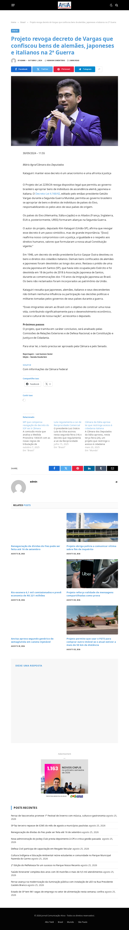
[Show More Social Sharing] (99, 69)
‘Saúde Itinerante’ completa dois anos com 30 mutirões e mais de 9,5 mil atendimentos (57, 871)
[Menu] (13, 5)
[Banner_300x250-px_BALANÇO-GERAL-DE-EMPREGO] (64, 779)
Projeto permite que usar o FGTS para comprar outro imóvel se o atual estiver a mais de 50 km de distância (91, 642)
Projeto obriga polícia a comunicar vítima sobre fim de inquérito (91, 547)
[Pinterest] (14, 182)
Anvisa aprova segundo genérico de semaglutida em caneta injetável (32, 640)
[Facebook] (14, 161)
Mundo (70, 922)
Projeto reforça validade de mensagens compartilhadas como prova (90, 594)
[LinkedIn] (14, 175)
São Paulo (82, 922)
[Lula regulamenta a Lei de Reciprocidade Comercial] (69, 435)
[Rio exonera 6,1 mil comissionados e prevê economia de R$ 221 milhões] (36, 573)
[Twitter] (14, 168)
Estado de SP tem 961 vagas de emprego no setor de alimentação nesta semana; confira (57, 891)
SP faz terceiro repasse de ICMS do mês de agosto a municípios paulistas (49, 825)
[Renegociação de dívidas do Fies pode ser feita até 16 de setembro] (36, 527)
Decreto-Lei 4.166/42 (47, 193)
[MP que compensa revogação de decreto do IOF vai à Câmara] (38, 436)
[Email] (14, 196)
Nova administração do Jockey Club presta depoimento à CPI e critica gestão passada (56, 838)
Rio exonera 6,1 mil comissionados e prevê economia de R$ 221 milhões (36, 594)
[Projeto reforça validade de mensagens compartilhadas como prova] (92, 573)
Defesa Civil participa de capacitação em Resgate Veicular (41, 848)
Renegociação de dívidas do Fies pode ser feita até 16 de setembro (35, 547)
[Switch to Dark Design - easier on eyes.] (111, 5)
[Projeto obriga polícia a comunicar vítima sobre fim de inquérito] (92, 527)
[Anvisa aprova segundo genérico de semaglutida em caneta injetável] (36, 620)
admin (22, 60)
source (27, 365)
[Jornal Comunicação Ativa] (64, 5)
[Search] (116, 5)
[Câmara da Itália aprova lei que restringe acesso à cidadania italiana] (100, 436)
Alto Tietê (49, 922)
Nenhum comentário (56, 60)
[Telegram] (14, 189)
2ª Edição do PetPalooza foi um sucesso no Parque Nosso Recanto (45, 865)
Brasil (15, 31)
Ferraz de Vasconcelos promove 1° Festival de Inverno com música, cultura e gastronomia (58, 815)
